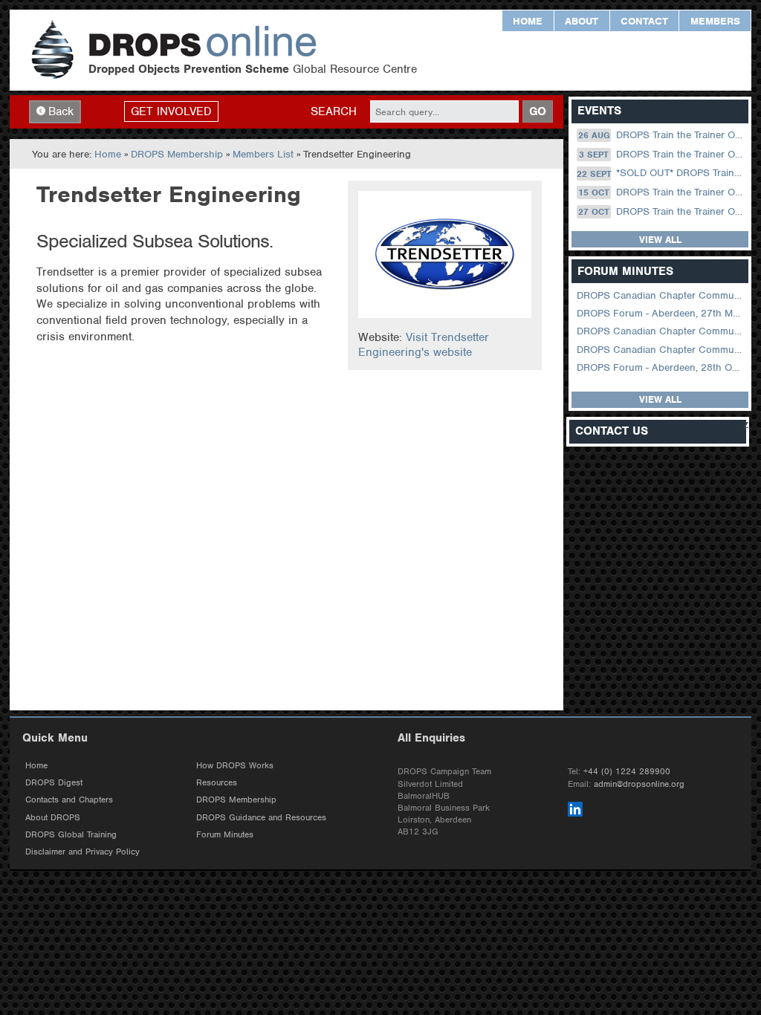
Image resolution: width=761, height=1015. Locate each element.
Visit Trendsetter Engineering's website (423, 345)
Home (528, 21)
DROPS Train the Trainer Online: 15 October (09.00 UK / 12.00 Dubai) (661, 192)
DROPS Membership (177, 154)
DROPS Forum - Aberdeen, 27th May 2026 (661, 313)
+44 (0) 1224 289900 (626, 771)
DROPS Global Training (71, 834)
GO (537, 111)
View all (660, 239)
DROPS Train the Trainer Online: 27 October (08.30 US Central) (661, 211)
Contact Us (611, 431)
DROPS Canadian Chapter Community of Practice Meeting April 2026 (661, 331)
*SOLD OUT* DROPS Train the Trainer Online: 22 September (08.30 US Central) (661, 173)
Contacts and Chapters (69, 799)
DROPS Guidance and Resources (261, 817)
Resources (216, 782)
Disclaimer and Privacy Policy (82, 851)
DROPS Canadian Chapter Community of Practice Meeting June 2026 (661, 295)
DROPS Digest (53, 782)
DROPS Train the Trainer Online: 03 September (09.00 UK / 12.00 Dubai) (662, 154)
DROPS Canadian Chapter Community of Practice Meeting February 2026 (661, 349)
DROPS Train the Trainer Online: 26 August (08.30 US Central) (662, 135)
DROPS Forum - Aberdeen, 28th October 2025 (661, 367)
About (581, 21)
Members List (263, 154)
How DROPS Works (234, 765)
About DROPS (52, 817)
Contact (644, 21)
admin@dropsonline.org (639, 784)
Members (715, 21)
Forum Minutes (224, 834)
